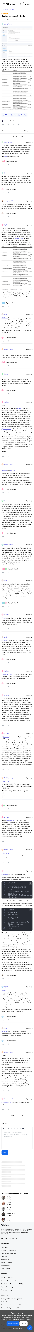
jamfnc (6, 374)
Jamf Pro (5, 115)
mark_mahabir (8, 201)
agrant (6, 986)
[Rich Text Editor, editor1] (17, 1139)
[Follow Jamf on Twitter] (2, 1238)
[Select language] (20, 4)
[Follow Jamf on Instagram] (13, 1238)
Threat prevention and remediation (12, 1305)
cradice (6, 614)
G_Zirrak (6, 225)
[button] (4, 4)
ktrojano (9, 1202)
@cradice (4, 640)
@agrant (4, 1031)
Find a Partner (5, 1265)
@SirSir (19, 408)
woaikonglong (11, 1213)
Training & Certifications (8, 1250)
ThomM (9, 1208)
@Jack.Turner (19, 238)
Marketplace (5, 1259)
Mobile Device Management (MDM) (12, 1284)
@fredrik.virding (6, 429)
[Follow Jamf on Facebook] (17, 1238)
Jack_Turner (8, 24)
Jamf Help (4, 1247)
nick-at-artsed (8, 544)
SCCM (6, 500)
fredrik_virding (8, 349)
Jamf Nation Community (8, 1253)
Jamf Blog (4, 1256)
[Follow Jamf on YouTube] (9, 1238)
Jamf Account (5, 1269)
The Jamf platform (7, 1278)
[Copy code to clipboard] (30, 883)
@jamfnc (4, 471)
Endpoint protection (7, 1302)
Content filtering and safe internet (11, 1308)
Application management (9, 1287)
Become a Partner (6, 1262)
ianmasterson (8, 142)
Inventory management (8, 1290)
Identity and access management (11, 1299)
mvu (8, 1219)
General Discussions (9, 9)
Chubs (9, 1197)
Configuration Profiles (19, 115)
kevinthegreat (8, 1099)
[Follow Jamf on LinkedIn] (6, 1238)
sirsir (5, 314)
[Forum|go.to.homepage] (9, 4)
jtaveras (6, 173)
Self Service (5, 1296)
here (5, 156)
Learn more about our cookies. (21, 1319)
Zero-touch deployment (8, 1281)
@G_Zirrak (5, 318)
